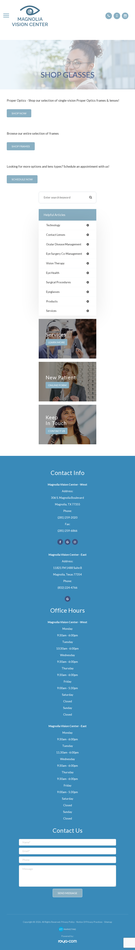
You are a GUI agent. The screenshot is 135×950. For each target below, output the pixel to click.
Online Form (57, 385)
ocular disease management (63, 244)
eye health (52, 273)
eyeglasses (53, 292)
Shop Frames (21, 146)
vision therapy (55, 263)
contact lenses (55, 234)
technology (53, 225)
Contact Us (56, 430)
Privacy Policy (68, 922)
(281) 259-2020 (67, 517)
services (51, 311)
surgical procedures (58, 282)
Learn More (56, 342)
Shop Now (19, 113)
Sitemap (108, 922)
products (52, 301)
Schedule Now (22, 179)
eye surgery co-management (64, 253)
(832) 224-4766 (67, 587)
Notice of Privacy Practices (89, 922)
